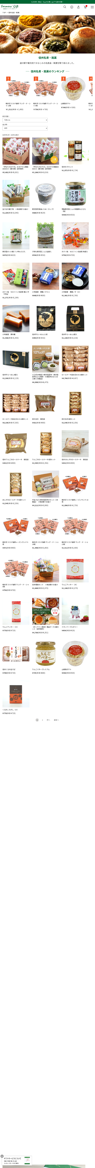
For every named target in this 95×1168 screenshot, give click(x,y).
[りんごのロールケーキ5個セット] (45, 443)
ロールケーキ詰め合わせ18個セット (15, 419)
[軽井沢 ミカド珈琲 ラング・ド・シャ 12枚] (18, 88)
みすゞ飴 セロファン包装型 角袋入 (75, 251)
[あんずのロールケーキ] (75, 443)
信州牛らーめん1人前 (40, 334)
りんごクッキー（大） (70, 584)
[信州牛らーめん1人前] (45, 318)
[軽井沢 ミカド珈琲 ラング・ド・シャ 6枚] (45, 88)
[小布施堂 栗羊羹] (15, 318)
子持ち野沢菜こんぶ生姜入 (41, 251)
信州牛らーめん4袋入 (10, 374)
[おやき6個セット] (45, 151)
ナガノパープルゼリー (70, 627)
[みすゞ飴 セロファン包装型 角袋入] (75, 235)
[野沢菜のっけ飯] (15, 235)
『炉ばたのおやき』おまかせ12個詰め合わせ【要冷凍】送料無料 (15, 168)
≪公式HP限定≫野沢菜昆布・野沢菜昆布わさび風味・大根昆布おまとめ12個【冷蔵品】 (45, 376)
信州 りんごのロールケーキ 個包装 (15, 459)
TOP (4, 12)
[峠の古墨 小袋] (45, 403)
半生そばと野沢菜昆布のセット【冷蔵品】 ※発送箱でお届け (45, 501)
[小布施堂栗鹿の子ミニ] (45, 276)
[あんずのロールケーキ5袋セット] (15, 484)
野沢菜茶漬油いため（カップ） (43, 209)
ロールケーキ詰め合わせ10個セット (75, 374)
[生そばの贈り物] (15, 193)
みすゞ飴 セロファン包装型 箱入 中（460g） (15, 293)
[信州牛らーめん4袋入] (15, 358)
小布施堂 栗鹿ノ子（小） (71, 292)
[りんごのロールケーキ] (15, 443)
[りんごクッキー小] (15, 611)
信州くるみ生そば (8, 669)
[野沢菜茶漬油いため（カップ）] (45, 193)
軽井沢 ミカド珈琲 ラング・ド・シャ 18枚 (45, 543)
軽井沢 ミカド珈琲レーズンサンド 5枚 (15, 543)
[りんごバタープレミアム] (45, 653)
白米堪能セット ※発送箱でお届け (45, 584)
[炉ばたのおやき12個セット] (15, 151)
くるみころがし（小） (10, 709)
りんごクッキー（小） (10, 627)
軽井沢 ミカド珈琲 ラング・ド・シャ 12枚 (18, 104)
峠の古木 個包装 (38, 419)
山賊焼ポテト (66, 103)
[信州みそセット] (75, 151)
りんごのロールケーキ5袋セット (44, 459)
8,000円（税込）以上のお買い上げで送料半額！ (47, 2)
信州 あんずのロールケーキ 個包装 (75, 459)
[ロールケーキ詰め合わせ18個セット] (15, 403)
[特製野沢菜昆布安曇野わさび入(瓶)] (75, 193)
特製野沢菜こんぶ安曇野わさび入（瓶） (74, 210)
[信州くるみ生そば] (15, 653)
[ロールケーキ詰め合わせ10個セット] (75, 358)
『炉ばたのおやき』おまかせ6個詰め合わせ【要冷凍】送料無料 (45, 168)
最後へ (56, 720)
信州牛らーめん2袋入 (69, 334)
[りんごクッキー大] (75, 568)
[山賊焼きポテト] (75, 653)
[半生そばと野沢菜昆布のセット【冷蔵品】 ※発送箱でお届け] (45, 484)
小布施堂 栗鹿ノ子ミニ (41, 292)
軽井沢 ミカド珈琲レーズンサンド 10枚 (75, 501)
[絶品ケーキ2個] (45, 611)
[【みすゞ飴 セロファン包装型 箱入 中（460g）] (15, 276)
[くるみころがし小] (15, 694)
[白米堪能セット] (45, 568)
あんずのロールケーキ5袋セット (14, 500)
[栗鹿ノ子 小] (75, 276)
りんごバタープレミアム (41, 669)
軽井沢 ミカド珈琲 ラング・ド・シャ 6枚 (45, 104)
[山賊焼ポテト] (73, 88)
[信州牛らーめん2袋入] (75, 318)
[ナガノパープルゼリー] (75, 611)
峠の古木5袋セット (68, 419)
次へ (48, 720)
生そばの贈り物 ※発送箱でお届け (15, 209)
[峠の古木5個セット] (75, 403)
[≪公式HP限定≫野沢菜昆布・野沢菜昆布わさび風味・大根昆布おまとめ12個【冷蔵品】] (45, 358)
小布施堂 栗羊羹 (8, 334)
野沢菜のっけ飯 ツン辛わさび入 (13, 251)
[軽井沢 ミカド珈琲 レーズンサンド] (75, 484)
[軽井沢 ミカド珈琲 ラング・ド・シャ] (45, 526)
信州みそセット (67, 167)
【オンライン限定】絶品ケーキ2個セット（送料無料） (45, 628)
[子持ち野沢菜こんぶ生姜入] (45, 235)
